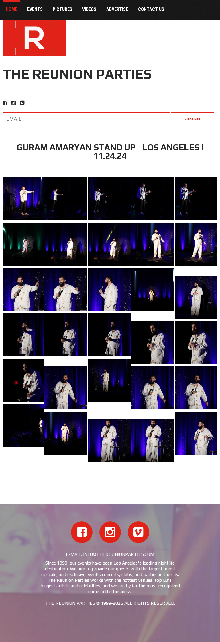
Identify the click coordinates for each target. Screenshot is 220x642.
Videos (89, 9)
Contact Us (151, 9)
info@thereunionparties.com (118, 554)
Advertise (117, 9)
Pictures (62, 9)
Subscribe (192, 119)
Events (35, 9)
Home (11, 9)
